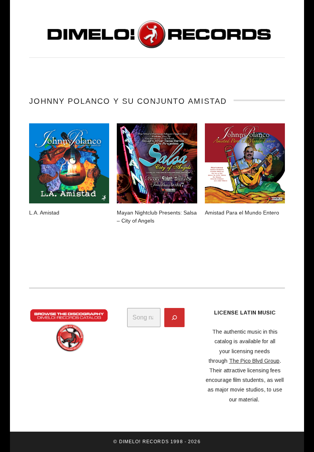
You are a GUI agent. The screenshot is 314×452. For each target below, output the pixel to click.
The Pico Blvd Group (254, 361)
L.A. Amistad (44, 213)
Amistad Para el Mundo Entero (242, 213)
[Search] (174, 317)
